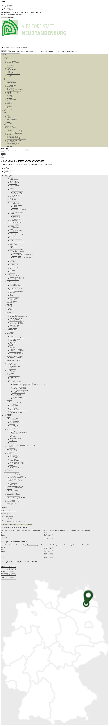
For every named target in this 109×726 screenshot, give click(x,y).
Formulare (12, 331)
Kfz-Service (12, 336)
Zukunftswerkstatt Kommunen (17, 278)
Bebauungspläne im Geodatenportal (21, 257)
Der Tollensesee (13, 456)
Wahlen (8, 108)
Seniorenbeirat (16, 215)
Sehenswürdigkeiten (14, 455)
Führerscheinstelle (11, 99)
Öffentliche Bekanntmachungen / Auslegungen (16, 47)
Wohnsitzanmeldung (14, 339)
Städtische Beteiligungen (13, 143)
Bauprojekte (12, 243)
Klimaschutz (10, 67)
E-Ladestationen (13, 301)
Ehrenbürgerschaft (14, 185)
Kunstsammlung (13, 419)
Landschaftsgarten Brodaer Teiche (18, 462)
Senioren (11, 213)
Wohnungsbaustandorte (15, 239)
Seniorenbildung (16, 216)
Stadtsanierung (13, 246)
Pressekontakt (13, 377)
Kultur (8, 113)
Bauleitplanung (13, 250)
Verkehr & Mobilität (11, 72)
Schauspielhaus (13, 425)
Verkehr (11, 345)
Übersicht (6, 173)
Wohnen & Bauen (11, 65)
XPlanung (15, 259)
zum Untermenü (8, 6)
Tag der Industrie (11, 141)
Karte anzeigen (15, 524)
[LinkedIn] (9, 41)
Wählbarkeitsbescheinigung (16, 353)
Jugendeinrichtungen (18, 212)
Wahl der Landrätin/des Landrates (18, 410)
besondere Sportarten (15, 438)
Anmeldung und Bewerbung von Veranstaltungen (22, 445)
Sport (8, 115)
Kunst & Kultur (13, 283)
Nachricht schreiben (6, 524)
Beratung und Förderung (15, 482)
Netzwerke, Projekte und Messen (17, 235)
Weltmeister (15, 434)
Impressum (6, 168)
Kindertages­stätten (17, 205)
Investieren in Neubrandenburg (14, 130)
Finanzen (9, 93)
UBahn (11, 295)
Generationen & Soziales (13, 62)
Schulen (14, 206)
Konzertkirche (13, 427)
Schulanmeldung (16, 227)
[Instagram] (5, 41)
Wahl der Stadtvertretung (15, 412)
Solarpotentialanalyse (15, 267)
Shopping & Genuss (14, 287)
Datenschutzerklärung (9, 170)
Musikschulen (13, 233)
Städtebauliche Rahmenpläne (17, 242)
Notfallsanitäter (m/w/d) (18, 393)
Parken (8, 122)
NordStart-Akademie (14, 275)
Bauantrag (12, 342)
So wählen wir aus (17, 397)
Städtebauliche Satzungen (16, 249)
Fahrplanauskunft (14, 297)
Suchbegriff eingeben (6, 150)
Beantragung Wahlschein (16, 403)
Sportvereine (12, 436)
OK (2, 17)
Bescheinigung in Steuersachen (17, 350)
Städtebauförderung (17, 247)
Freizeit (8, 71)
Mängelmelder (13, 328)
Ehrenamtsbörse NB (17, 192)
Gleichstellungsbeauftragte (16, 321)
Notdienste (12, 332)
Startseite (3, 153)
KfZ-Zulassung (10, 101)
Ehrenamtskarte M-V (17, 191)
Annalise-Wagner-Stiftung (16, 422)
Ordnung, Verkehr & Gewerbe (14, 92)
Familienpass (16, 203)
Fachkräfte (9, 134)
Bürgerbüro (9, 98)
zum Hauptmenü (8, 5)
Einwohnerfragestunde (15, 352)
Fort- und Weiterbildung (15, 230)
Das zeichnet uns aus (18, 395)
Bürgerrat (11, 188)
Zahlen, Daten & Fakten (15, 475)
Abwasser (12, 261)
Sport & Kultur (5, 111)
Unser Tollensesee (14, 182)
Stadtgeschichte (13, 179)
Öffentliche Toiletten (14, 467)
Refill (10, 271)
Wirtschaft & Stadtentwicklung (8, 125)
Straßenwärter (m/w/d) (18, 394)
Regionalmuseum (14, 418)
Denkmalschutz (13, 263)
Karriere (9, 105)
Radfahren (12, 292)
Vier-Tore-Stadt (10, 60)
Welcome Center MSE (15, 490)
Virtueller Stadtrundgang (15, 459)
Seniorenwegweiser (17, 219)
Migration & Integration (15, 222)
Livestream (12, 309)
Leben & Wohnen (6, 57)
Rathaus (9, 84)
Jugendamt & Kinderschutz (19, 209)
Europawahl (12, 404)
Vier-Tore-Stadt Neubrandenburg (9, 511)
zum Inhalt (6, 4)
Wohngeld (12, 346)
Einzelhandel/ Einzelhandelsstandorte (19, 476)
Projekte (9, 68)
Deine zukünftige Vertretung (19, 398)
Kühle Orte (12, 273)
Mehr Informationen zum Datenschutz (10, 53)
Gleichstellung (13, 220)
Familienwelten (16, 211)
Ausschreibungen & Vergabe (14, 140)
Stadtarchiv (12, 424)
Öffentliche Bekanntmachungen (15, 89)
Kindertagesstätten (14, 225)
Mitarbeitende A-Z (14, 315)
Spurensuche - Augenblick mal (17, 463)
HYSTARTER (12, 268)
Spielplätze (15, 208)
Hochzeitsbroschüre (14, 366)
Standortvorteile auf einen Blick (17, 477)
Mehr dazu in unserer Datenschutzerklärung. (12, 14)
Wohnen (11, 237)
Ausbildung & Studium (15, 381)
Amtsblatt (9, 103)
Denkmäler (12, 448)
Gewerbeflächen (13, 483)
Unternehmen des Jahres (13, 136)
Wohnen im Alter (16, 218)
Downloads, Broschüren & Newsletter (16, 139)
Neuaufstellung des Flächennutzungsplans (23, 254)
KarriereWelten (13, 493)
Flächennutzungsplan (18, 253)
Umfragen (9, 106)
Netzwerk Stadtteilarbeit (13, 69)
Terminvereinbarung (32, 530)
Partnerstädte (13, 184)
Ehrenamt (12, 189)
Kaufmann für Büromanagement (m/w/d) (23, 383)
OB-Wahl (11, 411)
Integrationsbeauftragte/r (16, 323)
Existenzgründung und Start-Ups (15, 132)
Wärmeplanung (13, 270)
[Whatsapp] (12, 41)
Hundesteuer (12, 343)
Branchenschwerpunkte (13, 129)
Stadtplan (9, 75)
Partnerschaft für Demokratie (16, 277)
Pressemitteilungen (14, 376)
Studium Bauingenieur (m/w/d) (20, 388)
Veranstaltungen (11, 116)
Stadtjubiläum (13, 187)
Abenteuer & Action (14, 284)
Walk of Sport (12, 431)
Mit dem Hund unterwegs (16, 288)
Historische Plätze (14, 460)
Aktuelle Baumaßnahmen (16, 291)
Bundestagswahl (13, 405)
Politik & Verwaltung (6, 79)
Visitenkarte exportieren (25, 524)
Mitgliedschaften (13, 326)
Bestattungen (12, 369)
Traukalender (12, 364)
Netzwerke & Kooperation (13, 137)
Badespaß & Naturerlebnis (16, 285)
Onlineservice (10, 86)
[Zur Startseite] (34, 38)
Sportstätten (12, 439)
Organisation (12, 314)
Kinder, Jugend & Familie (15, 202)
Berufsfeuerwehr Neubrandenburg (18, 316)
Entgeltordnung (13, 442)
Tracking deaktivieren (8, 17)
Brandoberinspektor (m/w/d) (19, 387)
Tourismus (9, 120)
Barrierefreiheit (7, 171)
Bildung (9, 64)
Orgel (13, 428)
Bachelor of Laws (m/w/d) (19, 386)
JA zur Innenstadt (11, 61)
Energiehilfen (12, 347)
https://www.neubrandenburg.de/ (14, 521)
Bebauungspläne (16, 256)
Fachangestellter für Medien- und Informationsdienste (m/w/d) (28, 384)
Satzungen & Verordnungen (14, 91)
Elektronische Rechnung (15, 349)
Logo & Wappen (13, 181)
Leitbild (11, 178)
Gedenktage (12, 452)
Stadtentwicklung (11, 144)
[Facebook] (2, 41)
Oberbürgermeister (11, 82)
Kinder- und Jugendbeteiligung (17, 322)
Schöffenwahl (16, 195)
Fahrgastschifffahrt (14, 458)
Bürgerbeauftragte (14, 325)
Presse (8, 102)
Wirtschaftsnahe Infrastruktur (14, 133)
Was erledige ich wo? (12, 85)
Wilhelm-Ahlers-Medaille (18, 194)
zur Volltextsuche (8, 9)
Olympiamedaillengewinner (19, 432)
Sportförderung (13, 441)
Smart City (9, 77)
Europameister (16, 435)
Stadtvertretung (11, 81)
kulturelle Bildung (14, 232)
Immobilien (12, 484)
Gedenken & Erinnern (12, 119)
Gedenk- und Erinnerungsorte (17, 451)
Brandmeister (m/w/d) (18, 391)
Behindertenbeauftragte (15, 319)
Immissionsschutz (14, 264)
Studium (11, 229)
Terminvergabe (10, 88)
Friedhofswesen (11, 96)
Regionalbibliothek (14, 421)
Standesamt (10, 95)
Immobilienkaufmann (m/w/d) (20, 390)
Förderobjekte (13, 244)
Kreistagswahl (13, 408)
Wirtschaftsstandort (12, 127)
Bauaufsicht (12, 260)
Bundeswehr (12, 198)
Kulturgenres (10, 117)
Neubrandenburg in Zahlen (13, 74)
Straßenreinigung (13, 298)
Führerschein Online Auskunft (17, 338)
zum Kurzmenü (7, 8)
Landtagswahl (13, 407)
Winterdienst (12, 299)
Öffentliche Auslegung (18, 251)
